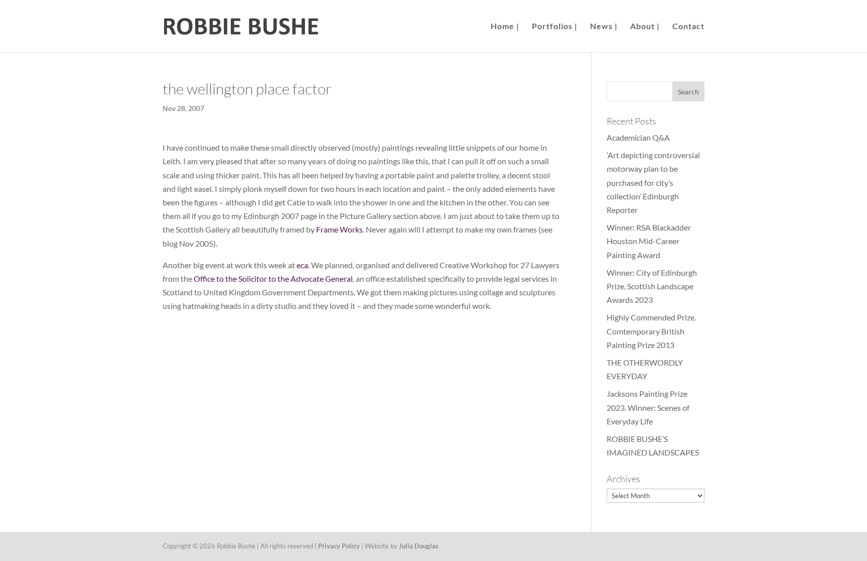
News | (604, 27)
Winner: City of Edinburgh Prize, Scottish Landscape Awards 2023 (652, 286)
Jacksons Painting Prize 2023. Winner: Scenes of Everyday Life (648, 407)
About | (645, 27)
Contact (688, 27)
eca (302, 265)
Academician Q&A (638, 137)
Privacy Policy (339, 546)
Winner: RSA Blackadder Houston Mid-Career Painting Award (649, 240)
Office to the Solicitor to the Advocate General (273, 278)
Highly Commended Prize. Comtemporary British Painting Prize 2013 (651, 330)
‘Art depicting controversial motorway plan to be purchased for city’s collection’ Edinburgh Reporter (653, 182)
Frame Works (339, 229)
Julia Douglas (419, 546)
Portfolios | (554, 27)
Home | (505, 27)
